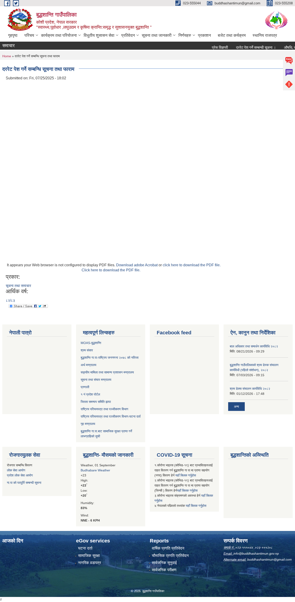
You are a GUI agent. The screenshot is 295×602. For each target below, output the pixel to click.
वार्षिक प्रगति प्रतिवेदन (168, 548)
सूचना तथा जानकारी (156, 35)
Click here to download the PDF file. (111, 270)
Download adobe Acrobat (137, 265)
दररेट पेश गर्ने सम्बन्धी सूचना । (249, 47)
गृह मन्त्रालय (88, 424)
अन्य (236, 406)
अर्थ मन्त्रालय (88, 365)
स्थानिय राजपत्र (265, 35)
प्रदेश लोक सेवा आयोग (20, 475)
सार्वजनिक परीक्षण (164, 570)
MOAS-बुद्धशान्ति (91, 343)
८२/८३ (10, 300)
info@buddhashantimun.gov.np (256, 553)
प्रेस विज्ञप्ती (213, 47)
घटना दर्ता (85, 548)
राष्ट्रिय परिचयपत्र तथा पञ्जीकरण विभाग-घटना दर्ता (111, 416)
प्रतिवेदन (128, 35)
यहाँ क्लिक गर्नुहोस (185, 475)
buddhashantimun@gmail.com (269, 559)
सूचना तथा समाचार (18, 286)
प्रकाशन (204, 35)
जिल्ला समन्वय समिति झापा (96, 402)
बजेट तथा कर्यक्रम (232, 35)
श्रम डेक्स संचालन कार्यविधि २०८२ (250, 388)
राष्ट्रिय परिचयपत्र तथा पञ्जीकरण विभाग (104, 409)
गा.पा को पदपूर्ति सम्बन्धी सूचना (24, 482)
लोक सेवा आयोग (16, 470)
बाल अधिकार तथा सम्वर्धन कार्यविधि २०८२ (254, 346)
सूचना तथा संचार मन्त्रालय (96, 379)
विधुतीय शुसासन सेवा (99, 35)
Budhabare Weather (95, 470)
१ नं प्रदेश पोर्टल (90, 394)
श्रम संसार (87, 350)
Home (6, 56)
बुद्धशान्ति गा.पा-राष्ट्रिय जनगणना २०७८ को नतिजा (110, 357)
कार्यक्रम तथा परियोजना (59, 35)
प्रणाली (85, 387)
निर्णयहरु (184, 35)
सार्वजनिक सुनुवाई (164, 563)
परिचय (29, 35)
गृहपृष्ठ (13, 35)
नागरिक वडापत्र (89, 563)
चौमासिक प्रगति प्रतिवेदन (170, 555)
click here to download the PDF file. (192, 265)
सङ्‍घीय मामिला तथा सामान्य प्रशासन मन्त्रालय (107, 372)
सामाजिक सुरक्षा (89, 555)
